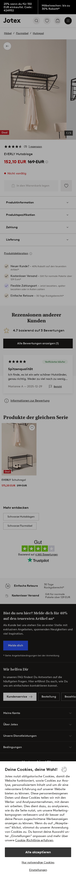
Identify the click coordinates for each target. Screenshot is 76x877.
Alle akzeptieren (38, 852)
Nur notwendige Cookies (38, 862)
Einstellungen (38, 870)
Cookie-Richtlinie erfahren (34, 840)
